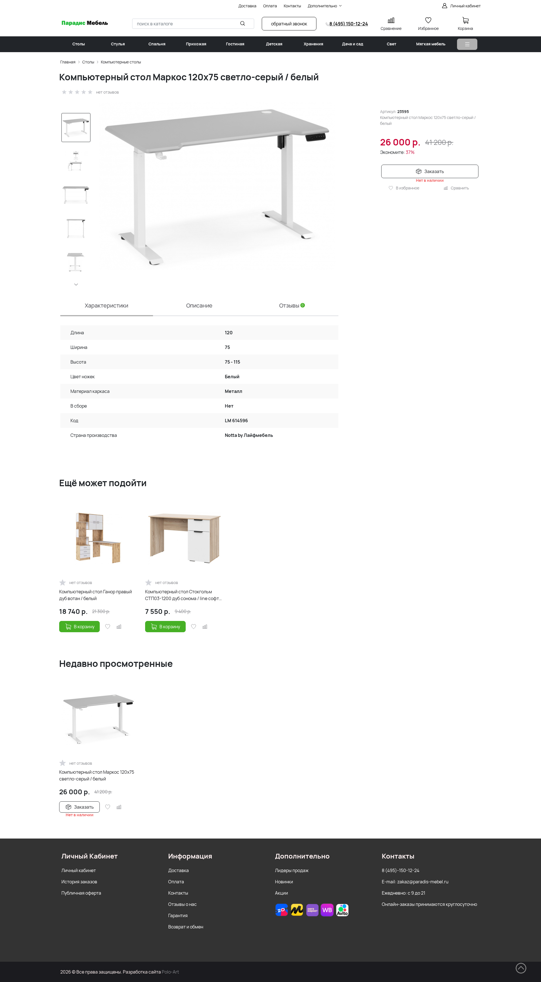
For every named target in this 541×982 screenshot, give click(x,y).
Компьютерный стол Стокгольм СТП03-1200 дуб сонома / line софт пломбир (182, 595)
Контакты (178, 893)
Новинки (284, 882)
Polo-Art (170, 972)
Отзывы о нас (182, 904)
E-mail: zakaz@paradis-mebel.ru (415, 882)
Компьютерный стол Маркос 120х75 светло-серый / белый (96, 775)
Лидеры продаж (292, 870)
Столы (88, 62)
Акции (281, 893)
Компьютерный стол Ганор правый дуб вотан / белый (95, 595)
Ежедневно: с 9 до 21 (403, 893)
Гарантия (178, 915)
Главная (68, 62)
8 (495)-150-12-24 (400, 870)
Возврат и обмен (185, 927)
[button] (76, 284)
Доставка (178, 870)
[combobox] (193, 24)
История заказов (79, 882)
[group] (217, 186)
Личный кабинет (78, 870)
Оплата (176, 882)
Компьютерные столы (121, 62)
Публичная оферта (81, 893)
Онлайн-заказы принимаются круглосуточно (429, 904)
